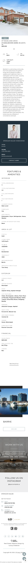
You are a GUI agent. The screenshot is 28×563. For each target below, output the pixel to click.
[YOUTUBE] (15, 536)
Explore (14, 429)
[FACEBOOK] (5, 536)
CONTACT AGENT (14, 160)
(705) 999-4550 (6, 151)
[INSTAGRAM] (8, 536)
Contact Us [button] (14, 464)
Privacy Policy (20, 552)
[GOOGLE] (22, 536)
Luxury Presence (14, 545)
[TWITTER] (19, 536)
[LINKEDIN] (12, 536)
